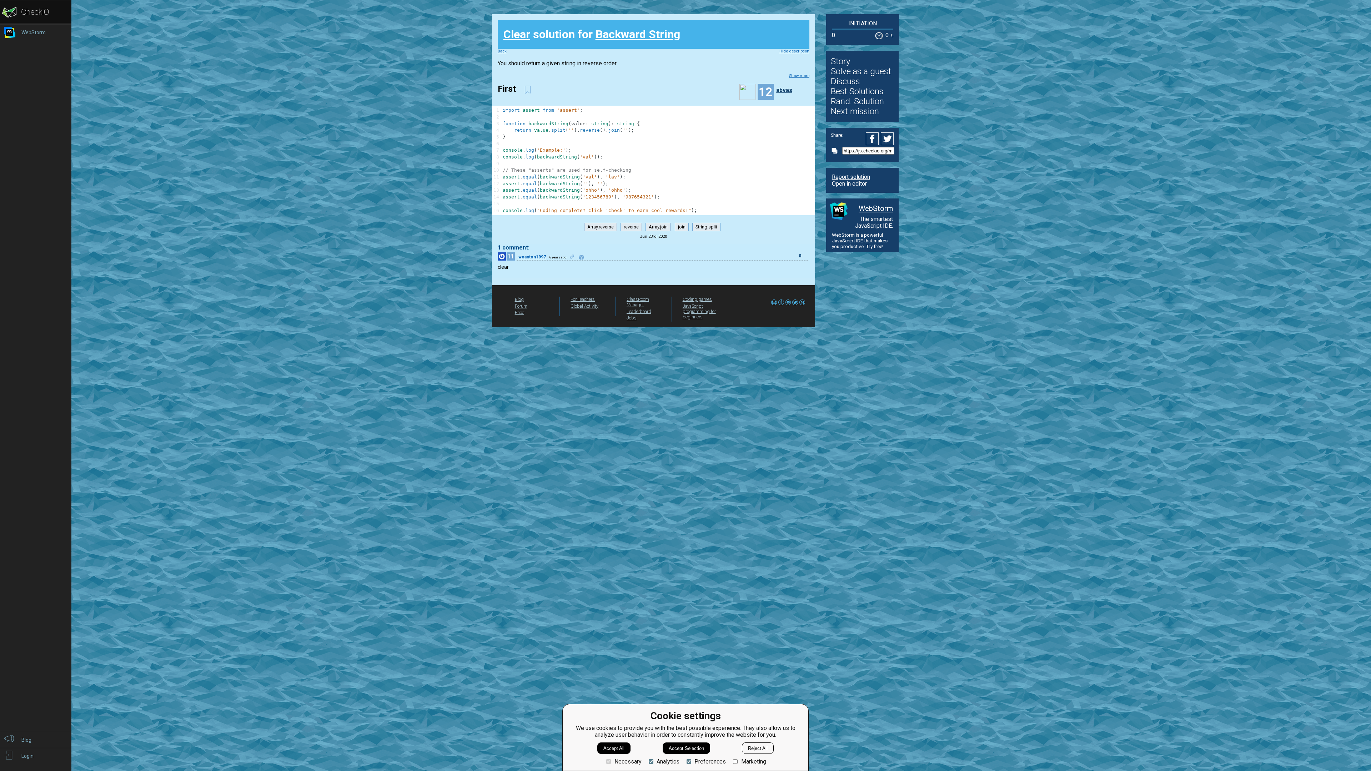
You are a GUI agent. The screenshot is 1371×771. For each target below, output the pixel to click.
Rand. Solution (857, 101)
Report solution (851, 176)
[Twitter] (887, 138)
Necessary (627, 761)
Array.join (658, 227)
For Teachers (583, 299)
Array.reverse (600, 227)
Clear (516, 34)
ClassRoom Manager (638, 302)
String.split (706, 227)
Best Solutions (857, 91)
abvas (784, 90)
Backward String (638, 34)
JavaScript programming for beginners (699, 311)
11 (510, 256)
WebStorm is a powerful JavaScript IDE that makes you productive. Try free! (860, 240)
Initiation (862, 23)
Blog (519, 299)
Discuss (845, 81)
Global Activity (584, 306)
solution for (591, 34)
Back (502, 51)
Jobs (632, 318)
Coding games (697, 299)
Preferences (710, 761)
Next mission (855, 111)
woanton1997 (532, 257)
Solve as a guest (861, 71)
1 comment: (513, 247)
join (682, 227)
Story (840, 61)
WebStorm (876, 208)
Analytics (668, 761)
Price (519, 312)
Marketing (753, 761)
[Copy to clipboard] (836, 151)
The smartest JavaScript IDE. (874, 222)
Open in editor (849, 183)
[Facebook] (873, 138)
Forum (521, 306)
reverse (631, 227)
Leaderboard (639, 311)
